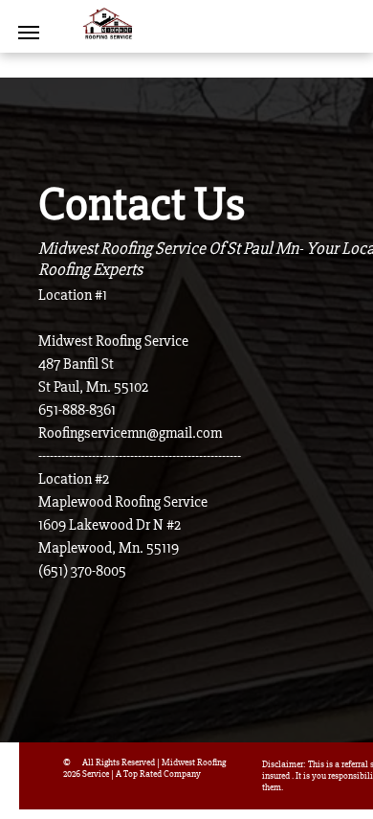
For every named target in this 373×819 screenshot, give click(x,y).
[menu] (29, 32)
